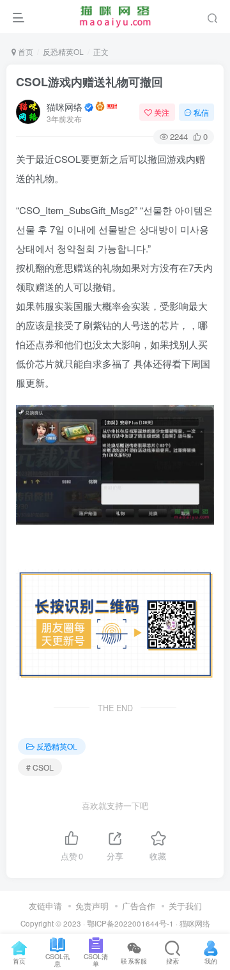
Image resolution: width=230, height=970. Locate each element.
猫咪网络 (64, 106)
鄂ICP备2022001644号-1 (130, 923)
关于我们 (185, 906)
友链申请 (45, 906)
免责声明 (92, 906)
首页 (24, 51)
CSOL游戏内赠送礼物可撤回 (89, 81)
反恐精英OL (63, 51)
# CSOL (40, 767)
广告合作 (138, 906)
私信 (201, 112)
